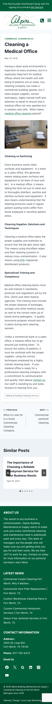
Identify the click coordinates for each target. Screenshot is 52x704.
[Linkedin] (30, 667)
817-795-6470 (21, 653)
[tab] (20, 491)
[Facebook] (6, 667)
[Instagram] (38, 667)
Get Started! (37, 7)
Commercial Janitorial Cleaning (42, 416)
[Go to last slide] (8, 472)
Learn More (21, 562)
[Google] (22, 667)
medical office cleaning (18, 113)
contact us (39, 380)
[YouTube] (6, 675)
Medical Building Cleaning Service (22, 395)
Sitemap (7, 700)
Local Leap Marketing (31, 700)
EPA (22, 260)
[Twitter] (14, 667)
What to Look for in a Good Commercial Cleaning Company (13, 420)
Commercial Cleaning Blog (19, 39)
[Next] (44, 472)
